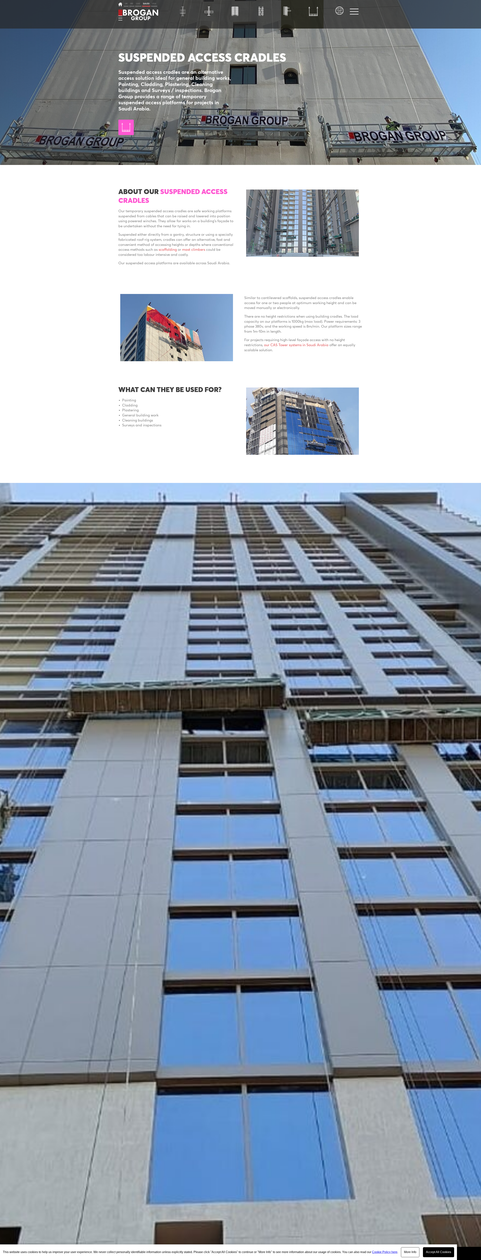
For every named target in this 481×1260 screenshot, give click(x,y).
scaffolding (168, 250)
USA (154, 4)
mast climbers (193, 250)
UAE (138, 4)
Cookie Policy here (384, 1252)
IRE (131, 4)
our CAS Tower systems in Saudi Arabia (296, 345)
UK (126, 4)
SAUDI (146, 4)
